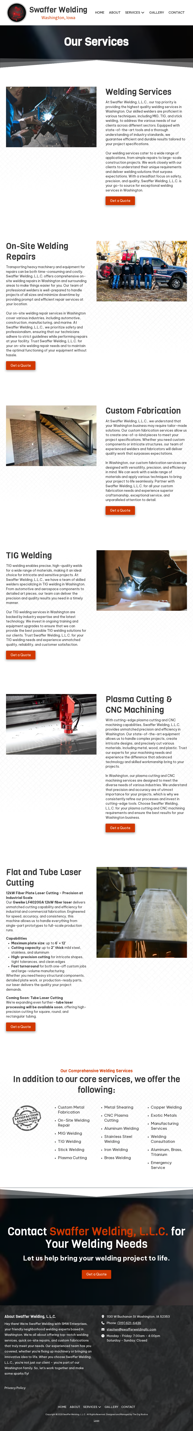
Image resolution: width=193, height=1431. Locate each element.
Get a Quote (120, 200)
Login (96, 1420)
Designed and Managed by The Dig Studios (127, 1414)
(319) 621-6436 (129, 1323)
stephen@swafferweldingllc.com (131, 1329)
